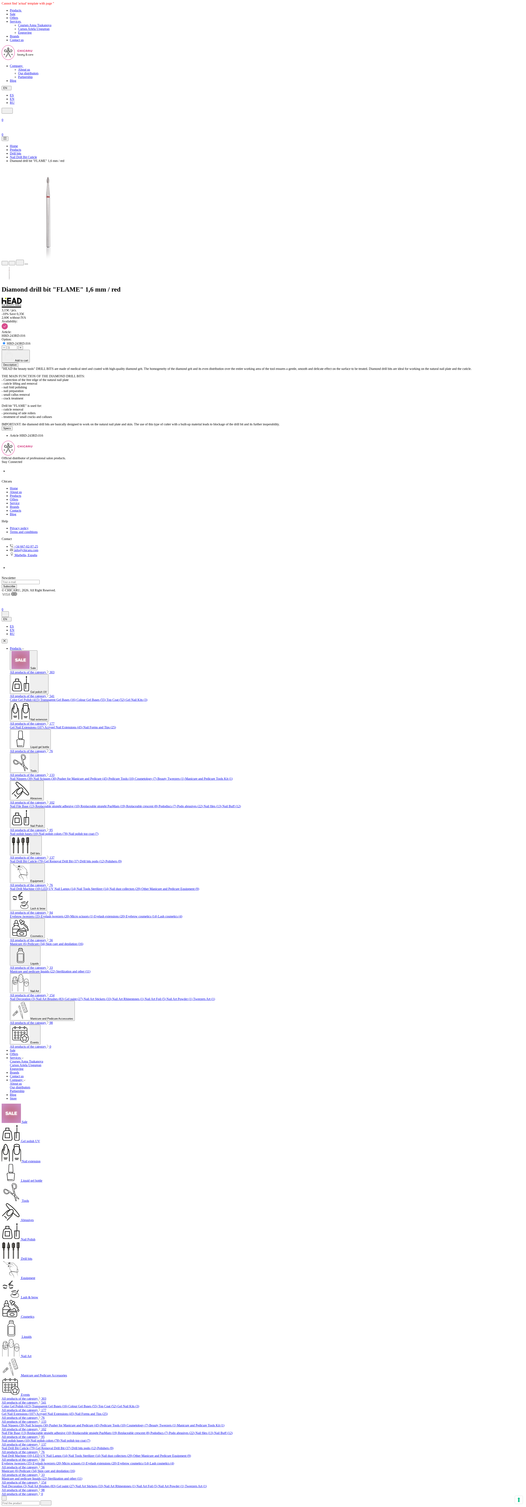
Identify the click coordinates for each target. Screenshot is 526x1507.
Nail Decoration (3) (23, 999)
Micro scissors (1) (82, 916)
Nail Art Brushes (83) (50, 999)
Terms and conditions (24, 532)
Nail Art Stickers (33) (98, 999)
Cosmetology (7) (146, 778)
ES (12, 95)
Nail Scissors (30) (45, 778)
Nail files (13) (213, 806)
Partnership (25, 77)
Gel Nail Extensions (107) (27, 727)
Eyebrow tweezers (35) (25, 916)
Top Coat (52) (116, 700)
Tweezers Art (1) (204, 999)
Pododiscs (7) (168, 806)
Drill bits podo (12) (92, 861)
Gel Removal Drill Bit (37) (62, 861)
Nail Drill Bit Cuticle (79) (27, 861)
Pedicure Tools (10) (121, 778)
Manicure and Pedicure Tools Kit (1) (209, 778)
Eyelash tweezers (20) (55, 916)
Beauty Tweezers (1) (171, 778)
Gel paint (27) (74, 999)
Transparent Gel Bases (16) (58, 700)
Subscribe (9, 586)
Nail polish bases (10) (24, 833)
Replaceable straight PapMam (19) (103, 806)
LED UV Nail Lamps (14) (59, 889)
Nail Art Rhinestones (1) (128, 999)
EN (12, 99)
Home (14, 488)
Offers (14, 499)
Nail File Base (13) (22, 806)
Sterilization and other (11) (73, 971)
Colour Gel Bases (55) (91, 700)
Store (13, 1098)
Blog (13, 514)
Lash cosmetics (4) (170, 916)
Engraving (25, 32)
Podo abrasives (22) (190, 806)
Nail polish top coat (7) (83, 833)
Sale (12, 1050)
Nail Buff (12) (231, 806)
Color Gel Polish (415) (25, 700)
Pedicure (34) (37, 944)
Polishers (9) (113, 861)
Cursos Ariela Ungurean (34, 29)
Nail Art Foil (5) (155, 999)
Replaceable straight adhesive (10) (58, 806)
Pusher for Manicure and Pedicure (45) (82, 778)
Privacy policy (19, 528)
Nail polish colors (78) (54, 833)
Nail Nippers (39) (21, 778)
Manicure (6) (19, 944)
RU (12, 102)
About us (24, 69)
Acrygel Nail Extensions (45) (63, 727)
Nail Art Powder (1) (179, 999)
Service (15, 503)
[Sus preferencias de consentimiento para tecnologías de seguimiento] (519, 1500)
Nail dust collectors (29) (125, 889)
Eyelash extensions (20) (110, 916)
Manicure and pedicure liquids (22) (33, 971)
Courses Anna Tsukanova (34, 25)
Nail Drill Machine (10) (25, 889)
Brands (14, 507)
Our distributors (28, 73)
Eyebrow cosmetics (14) (142, 916)
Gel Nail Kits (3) (136, 700)
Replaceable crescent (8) (142, 806)
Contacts (15, 510)
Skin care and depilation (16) (64, 944)
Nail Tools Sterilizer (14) (93, 889)
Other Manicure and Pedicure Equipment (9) (170, 889)
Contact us (17, 1076)
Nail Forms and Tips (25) (99, 727)
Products (15, 495)
